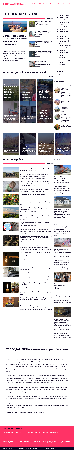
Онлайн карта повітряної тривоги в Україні (16, 432)
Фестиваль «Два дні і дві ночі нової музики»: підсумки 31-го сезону (63, 149)
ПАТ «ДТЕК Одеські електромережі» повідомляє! (36, 252)
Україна (52, 3)
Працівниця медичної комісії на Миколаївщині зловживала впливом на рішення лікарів (62, 251)
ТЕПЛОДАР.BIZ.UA (14, 3)
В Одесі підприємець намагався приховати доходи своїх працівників (15, 40)
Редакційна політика (63, 442)
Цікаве (64, 3)
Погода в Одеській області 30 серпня (66, 125)
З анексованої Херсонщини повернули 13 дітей (64, 109)
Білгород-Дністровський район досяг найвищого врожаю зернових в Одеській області (45, 147)
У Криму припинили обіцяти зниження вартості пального (28, 118)
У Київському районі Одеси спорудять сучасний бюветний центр (36, 208)
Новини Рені (63, 50)
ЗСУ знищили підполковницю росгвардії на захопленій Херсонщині (43, 33)
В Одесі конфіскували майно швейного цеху (34, 223)
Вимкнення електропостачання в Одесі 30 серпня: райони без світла (43, 53)
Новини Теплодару (65, 60)
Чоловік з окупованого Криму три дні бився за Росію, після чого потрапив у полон (43, 23)
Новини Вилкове (64, 31)
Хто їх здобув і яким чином (10, 150)
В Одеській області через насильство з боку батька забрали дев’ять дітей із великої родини (66, 118)
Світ (58, 3)
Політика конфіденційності (47, 442)
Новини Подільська (65, 48)
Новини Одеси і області (38, 3)
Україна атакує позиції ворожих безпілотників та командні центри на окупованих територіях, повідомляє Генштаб (36, 237)
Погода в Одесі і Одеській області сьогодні (45, 432)
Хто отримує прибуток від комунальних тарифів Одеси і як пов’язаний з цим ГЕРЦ (43, 63)
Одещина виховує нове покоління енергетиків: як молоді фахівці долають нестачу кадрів (36, 298)
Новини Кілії (62, 36)
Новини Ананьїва (64, 13)
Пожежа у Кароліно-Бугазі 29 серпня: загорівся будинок (60, 178)
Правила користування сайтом (28, 442)
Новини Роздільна (64, 53)
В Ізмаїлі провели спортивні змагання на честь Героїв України (27, 95)
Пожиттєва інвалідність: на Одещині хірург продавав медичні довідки (62, 286)
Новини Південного (65, 46)
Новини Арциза (64, 15)
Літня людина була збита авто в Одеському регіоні (66, 101)
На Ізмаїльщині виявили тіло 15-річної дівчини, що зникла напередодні (28, 149)
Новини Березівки (64, 20)
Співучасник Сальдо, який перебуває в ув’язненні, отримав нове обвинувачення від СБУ (45, 115)
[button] (69, 3)
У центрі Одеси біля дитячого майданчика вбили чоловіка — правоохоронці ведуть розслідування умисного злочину (62, 323)
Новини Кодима (64, 38)
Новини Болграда (64, 29)
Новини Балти (63, 17)
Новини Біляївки (64, 27)
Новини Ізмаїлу (63, 34)
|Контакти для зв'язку (9, 442)
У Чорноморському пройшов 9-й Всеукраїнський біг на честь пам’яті (43, 43)
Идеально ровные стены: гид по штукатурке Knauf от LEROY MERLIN (10, 117)
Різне (60, 67)
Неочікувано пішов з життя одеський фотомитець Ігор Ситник (36, 283)
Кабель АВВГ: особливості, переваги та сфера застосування (35, 268)
